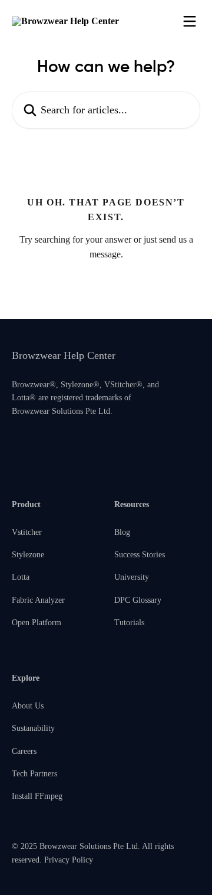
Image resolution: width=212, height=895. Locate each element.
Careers (24, 751)
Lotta (20, 577)
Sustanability (33, 728)
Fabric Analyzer (38, 600)
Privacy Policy (68, 859)
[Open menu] (189, 21)
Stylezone (28, 554)
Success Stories (139, 554)
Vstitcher (27, 532)
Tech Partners (34, 773)
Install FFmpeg (37, 796)
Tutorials (129, 622)
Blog (122, 532)
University (131, 577)
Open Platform (36, 622)
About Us (28, 705)
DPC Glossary (137, 600)
